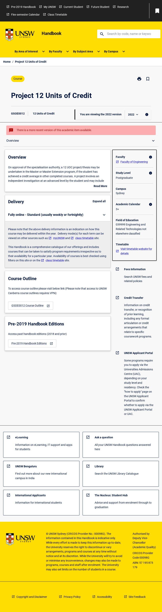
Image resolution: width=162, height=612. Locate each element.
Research (123, 6)
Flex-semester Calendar (25, 14)
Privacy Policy (72, 596)
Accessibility (104, 596)
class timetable (84, 238)
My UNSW (50, 6)
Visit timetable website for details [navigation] (136, 251)
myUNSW (59, 238)
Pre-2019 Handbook (23, 6)
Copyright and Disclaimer (31, 596)
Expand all (99, 201)
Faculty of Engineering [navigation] (134, 161)
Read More (100, 186)
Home (7, 61)
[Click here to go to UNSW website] (20, 35)
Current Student (73, 6)
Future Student (100, 6)
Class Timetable (57, 14)
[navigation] (30, 306)
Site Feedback (137, 596)
